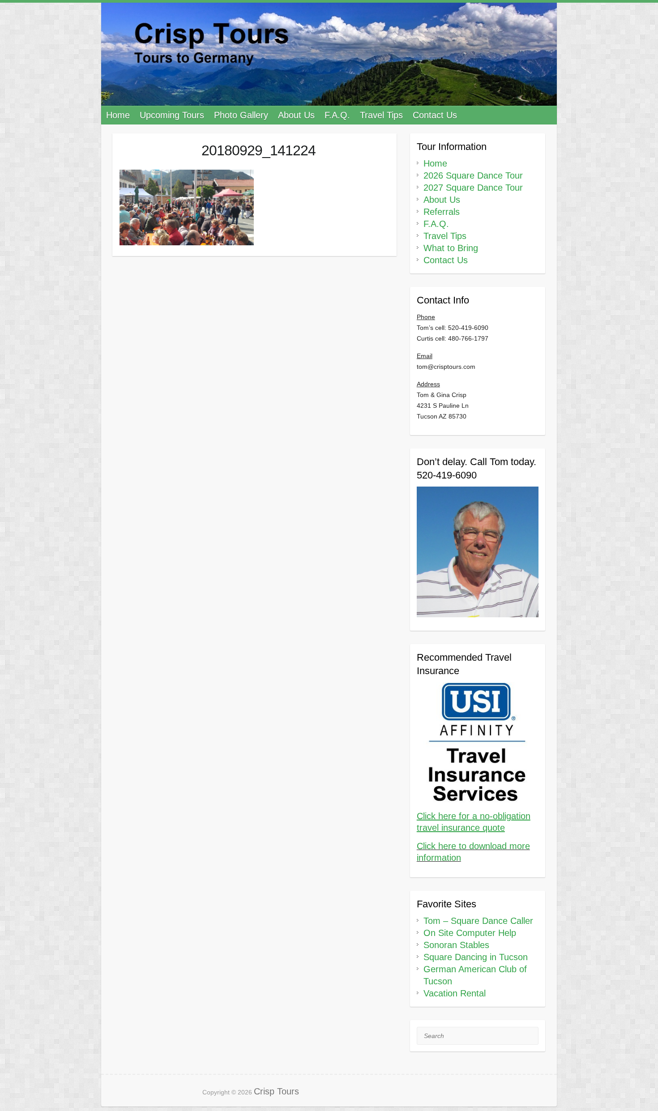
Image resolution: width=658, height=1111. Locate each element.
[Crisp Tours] (329, 54)
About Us (296, 115)
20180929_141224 (258, 150)
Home (118, 115)
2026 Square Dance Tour (473, 175)
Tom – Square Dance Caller (478, 921)
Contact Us (435, 115)
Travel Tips (381, 115)
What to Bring (450, 248)
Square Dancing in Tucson (475, 957)
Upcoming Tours (172, 115)
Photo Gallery (241, 115)
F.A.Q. (337, 115)
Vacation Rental (454, 993)
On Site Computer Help (469, 933)
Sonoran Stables (456, 945)
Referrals (441, 212)
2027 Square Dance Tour (473, 187)
